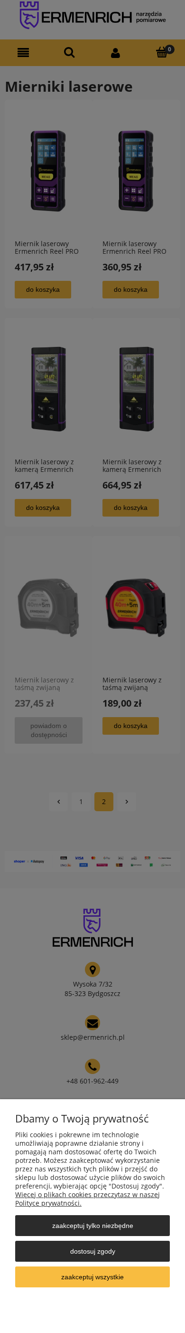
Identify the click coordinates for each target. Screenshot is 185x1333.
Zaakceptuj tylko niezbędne (92, 1225)
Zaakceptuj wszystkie (92, 1277)
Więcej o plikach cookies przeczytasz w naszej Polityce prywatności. (87, 1199)
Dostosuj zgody (92, 1251)
